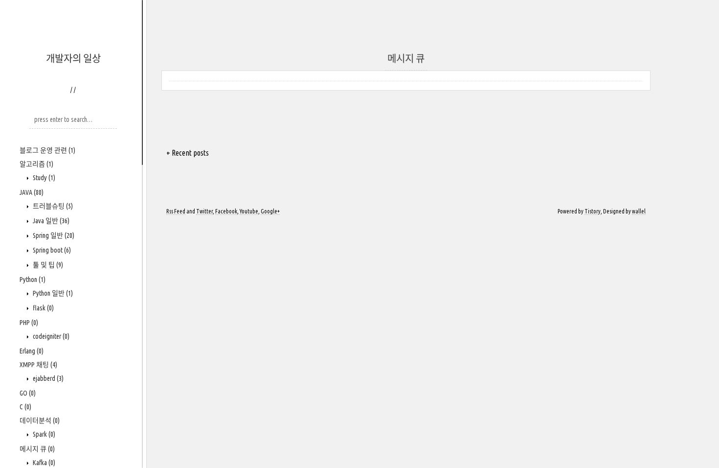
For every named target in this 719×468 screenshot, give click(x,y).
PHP (29, 323)
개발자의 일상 (73, 58)
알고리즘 (36, 164)
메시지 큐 (37, 449)
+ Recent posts (187, 152)
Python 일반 (52, 293)
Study (43, 178)
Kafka (43, 463)
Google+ (270, 211)
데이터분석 (40, 420)
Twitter (204, 211)
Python (32, 279)
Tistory (592, 211)
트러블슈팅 (52, 206)
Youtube (249, 211)
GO (28, 393)
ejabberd (47, 378)
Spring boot (51, 250)
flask (42, 308)
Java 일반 (50, 221)
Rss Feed (175, 211)
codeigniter (50, 336)
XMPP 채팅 (38, 365)
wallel (639, 211)
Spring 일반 (52, 235)
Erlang (32, 351)
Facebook (226, 211)
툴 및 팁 (47, 265)
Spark (43, 434)
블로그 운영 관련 (47, 150)
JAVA (32, 192)
